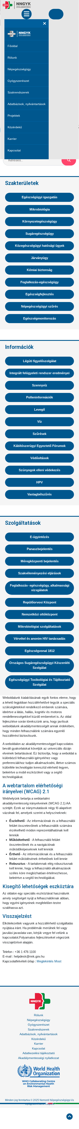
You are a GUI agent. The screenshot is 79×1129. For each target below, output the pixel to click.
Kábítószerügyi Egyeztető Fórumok (39, 446)
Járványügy (39, 258)
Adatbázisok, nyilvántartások (27, 104)
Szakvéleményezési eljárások (39, 573)
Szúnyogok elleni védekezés (39, 470)
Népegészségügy (19, 69)
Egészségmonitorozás (39, 318)
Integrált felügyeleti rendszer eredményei (39, 373)
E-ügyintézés (39, 537)
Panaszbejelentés (39, 549)
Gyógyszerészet (18, 80)
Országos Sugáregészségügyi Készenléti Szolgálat (39, 665)
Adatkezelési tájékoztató (39, 1053)
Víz (39, 421)
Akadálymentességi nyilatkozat (38, 1058)
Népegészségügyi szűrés (39, 306)
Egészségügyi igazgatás (39, 197)
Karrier (12, 138)
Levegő (39, 409)
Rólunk (12, 57)
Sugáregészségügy (39, 233)
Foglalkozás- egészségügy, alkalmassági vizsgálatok (39, 588)
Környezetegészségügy (39, 221)
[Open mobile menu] (26, 14)
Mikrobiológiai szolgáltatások (39, 626)
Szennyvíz (39, 385)
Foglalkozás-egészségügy (39, 282)
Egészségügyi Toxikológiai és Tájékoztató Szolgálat (39, 682)
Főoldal (12, 46)
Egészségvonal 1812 (40, 651)
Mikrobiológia (39, 209)
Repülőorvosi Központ (39, 602)
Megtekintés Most (49, 961)
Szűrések (39, 434)
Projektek (14, 115)
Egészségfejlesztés (39, 294)
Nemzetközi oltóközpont (40, 614)
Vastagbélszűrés (39, 494)
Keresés (69, 160)
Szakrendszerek (18, 92)
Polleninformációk (39, 397)
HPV (39, 482)
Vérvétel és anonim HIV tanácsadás (39, 638)
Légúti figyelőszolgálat (39, 361)
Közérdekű (15, 127)
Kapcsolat (14, 150)
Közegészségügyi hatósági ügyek (39, 245)
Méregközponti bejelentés (40, 561)
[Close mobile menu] (44, 23)
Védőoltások (39, 458)
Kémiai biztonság (39, 270)
